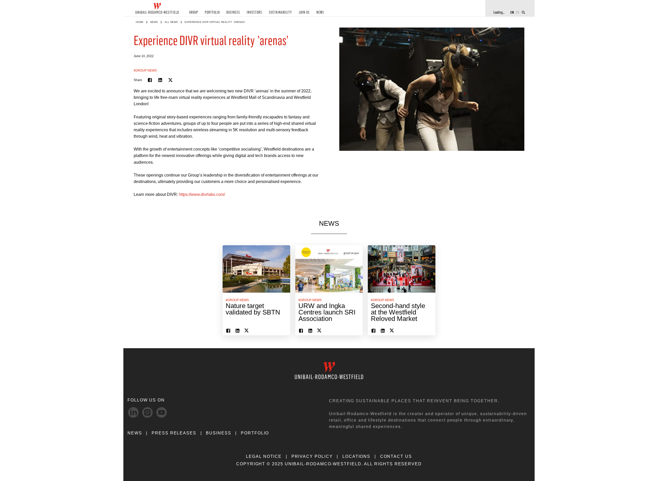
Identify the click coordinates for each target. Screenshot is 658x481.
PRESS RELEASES (174, 433)
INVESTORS (254, 12)
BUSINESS (233, 12)
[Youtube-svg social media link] (161, 412)
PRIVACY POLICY (312, 456)
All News (171, 22)
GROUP (193, 12)
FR (517, 12)
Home (139, 22)
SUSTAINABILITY (280, 12)
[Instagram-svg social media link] (147, 412)
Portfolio (255, 433)
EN (512, 12)
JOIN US (304, 12)
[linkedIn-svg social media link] (133, 412)
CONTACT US (396, 456)
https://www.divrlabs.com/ (202, 194)
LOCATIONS (356, 456)
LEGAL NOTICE (264, 456)
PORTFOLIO (212, 12)
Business (218, 433)
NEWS (320, 12)
